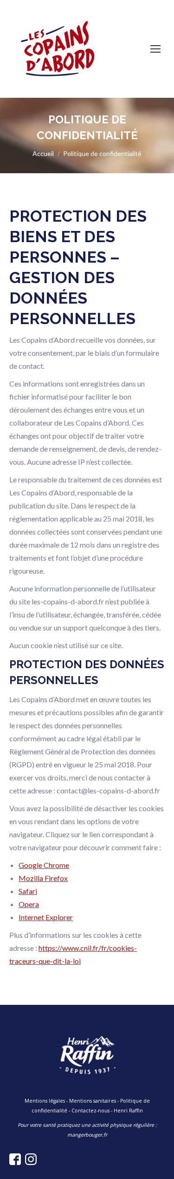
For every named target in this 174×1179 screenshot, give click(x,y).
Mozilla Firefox (43, 878)
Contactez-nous (90, 1110)
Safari (28, 891)
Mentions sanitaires (92, 1101)
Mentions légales (45, 1101)
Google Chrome (44, 865)
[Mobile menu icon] (155, 49)
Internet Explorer (46, 917)
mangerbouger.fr (87, 1135)
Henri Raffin (128, 1110)
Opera (29, 904)
